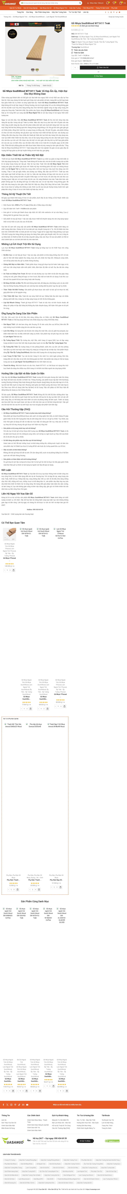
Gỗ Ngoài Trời (80, 42)
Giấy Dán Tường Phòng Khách (50, 1160)
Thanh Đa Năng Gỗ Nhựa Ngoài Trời (84, 44)
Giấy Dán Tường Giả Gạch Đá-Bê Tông (107, 1160)
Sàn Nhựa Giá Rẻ (68, 1171)
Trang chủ (7, 17)
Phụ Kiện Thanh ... (13, 880)
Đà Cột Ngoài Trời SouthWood (21, 1062)
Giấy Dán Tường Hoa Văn (46, 1183)
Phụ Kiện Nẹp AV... (56, 880)
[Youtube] (119, 12)
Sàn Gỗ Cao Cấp (111, 1171)
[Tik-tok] (116, 12)
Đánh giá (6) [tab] (47, 85)
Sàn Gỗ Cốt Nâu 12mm (27, 1183)
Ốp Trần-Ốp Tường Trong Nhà (93, 1164)
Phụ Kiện (9, 875)
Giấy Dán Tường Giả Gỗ (84, 1183)
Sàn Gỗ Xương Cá (10, 1183)
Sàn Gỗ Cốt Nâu (73, 1167)
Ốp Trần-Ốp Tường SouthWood (18, 352)
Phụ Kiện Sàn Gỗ (86, 1160)
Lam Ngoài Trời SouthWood (56, 17)
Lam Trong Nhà (31, 1167)
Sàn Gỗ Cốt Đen (9, 1179)
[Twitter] (108, 12)
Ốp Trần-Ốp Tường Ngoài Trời (107, 42)
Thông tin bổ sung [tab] (33, 85)
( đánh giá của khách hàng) (89, 26)
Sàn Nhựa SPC (38, 1179)
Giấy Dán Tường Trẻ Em (72, 1164)
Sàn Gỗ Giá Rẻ (44, 1167)
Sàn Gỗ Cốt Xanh (58, 1167)
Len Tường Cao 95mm (86, 1175)
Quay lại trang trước (116, 17)
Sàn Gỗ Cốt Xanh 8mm (105, 1175)
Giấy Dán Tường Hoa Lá (89, 1167)
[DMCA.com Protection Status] (112, 1141)
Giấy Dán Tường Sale (107, 1167)
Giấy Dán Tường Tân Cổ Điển (31, 1175)
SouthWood (85, 47)
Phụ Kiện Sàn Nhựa (10, 1164)
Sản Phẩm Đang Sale (11, 1171)
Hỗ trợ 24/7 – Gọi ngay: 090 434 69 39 (50, 1138)
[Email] (23, 1105)
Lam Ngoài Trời (90, 42)
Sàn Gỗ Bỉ (50, 1179)
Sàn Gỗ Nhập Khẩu (26, 1164)
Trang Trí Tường (10, 1160)
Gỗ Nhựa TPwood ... (9, 559)
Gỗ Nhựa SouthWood (36, 17)
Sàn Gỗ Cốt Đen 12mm (66, 1183)
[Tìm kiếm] (80, 3)
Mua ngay (99, 76)
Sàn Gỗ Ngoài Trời (69, 1175)
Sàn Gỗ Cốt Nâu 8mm (11, 1175)
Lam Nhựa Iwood (24, 1179)
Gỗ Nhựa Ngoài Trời (20, 17)
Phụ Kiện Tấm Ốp (96, 1171)
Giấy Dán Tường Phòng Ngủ (28, 1160)
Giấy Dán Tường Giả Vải (52, 1175)
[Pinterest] (113, 12)
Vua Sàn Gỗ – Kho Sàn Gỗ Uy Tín (50, 1189)
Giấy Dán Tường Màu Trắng (13, 1167)
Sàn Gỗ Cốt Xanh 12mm (91, 1179)
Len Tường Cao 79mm (110, 1179)
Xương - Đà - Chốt (37, 878)
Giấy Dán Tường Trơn (70, 1160)
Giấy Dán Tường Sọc (113, 1164)
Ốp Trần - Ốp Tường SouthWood (91, 39)
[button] (95, 3)
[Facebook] (105, 12)
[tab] (21, 85)
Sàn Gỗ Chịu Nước (55, 1164)
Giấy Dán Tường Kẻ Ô (28, 1171)
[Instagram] (111, 12)
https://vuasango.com (93, 1189)
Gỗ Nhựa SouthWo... (26, 698)
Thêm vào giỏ (103, 67)
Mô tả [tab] (21, 85)
